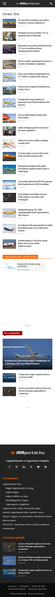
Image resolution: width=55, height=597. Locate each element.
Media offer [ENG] (38, 586)
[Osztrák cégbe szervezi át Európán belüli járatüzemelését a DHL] (9, 156)
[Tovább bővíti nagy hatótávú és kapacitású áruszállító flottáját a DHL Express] (9, 102)
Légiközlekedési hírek (12, 484)
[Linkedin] (24, 467)
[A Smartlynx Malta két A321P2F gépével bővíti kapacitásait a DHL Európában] (9, 184)
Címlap (5, 10)
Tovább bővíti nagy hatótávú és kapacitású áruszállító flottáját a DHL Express (34, 102)
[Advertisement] (27, 425)
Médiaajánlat (24, 586)
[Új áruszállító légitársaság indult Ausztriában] (9, 118)
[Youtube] (45, 467)
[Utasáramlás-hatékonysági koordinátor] (10, 266)
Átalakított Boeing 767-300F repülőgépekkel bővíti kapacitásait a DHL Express (33, 212)
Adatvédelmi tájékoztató (37, 589)
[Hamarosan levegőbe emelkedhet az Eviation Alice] (9, 90)
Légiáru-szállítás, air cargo (16, 496)
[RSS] (31, 467)
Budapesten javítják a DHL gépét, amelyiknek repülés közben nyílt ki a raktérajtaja (33, 169)
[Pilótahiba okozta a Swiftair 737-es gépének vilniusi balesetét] (9, 36)
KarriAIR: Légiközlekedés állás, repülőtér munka (23, 512)
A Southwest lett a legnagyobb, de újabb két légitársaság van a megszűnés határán (35, 228)
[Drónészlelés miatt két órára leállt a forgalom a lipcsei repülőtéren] (9, 23)
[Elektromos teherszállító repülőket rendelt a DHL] (9, 143)
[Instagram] (16, 467)
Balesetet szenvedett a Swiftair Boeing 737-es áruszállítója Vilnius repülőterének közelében (34, 48)
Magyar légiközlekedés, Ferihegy (19, 488)
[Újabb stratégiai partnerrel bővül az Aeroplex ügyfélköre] (9, 131)
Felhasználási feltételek (17, 589)
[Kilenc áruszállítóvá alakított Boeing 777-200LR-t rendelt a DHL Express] (9, 77)
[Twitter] (38, 467)
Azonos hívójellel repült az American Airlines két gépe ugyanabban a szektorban (35, 391)
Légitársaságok (12, 492)
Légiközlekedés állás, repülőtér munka (20, 257)
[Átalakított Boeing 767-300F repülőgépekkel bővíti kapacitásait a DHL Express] (9, 213)
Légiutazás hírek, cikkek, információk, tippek (22, 508)
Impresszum (12, 586)
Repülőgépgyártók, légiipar (16, 500)
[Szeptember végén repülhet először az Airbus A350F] (9, 377)
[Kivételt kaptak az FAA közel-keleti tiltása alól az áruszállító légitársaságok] (9, 244)
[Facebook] (9, 467)
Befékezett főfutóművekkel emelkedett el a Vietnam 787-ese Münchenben (27, 362)
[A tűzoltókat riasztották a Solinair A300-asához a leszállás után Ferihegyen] (9, 197)
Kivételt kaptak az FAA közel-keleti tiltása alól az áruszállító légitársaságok (32, 243)
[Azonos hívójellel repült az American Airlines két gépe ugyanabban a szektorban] (9, 391)
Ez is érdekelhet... (12, 333)
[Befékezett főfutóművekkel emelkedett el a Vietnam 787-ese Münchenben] (27, 354)
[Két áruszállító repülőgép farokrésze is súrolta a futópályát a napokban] (9, 64)
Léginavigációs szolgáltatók (17, 504)
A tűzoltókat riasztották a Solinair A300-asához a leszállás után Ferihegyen (32, 197)
